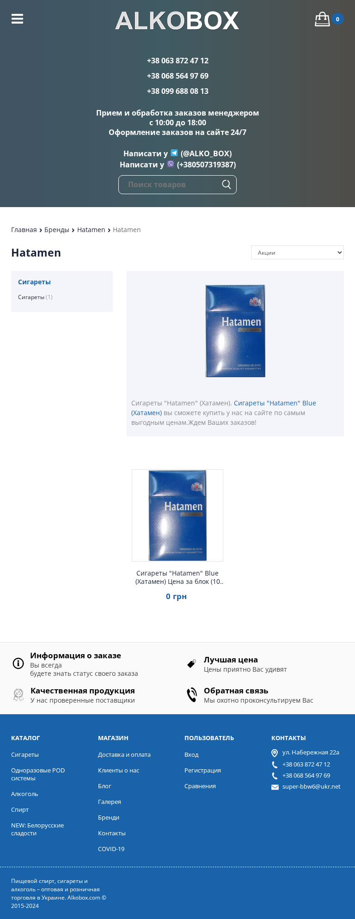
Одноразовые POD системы (38, 774)
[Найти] (226, 184)
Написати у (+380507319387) (178, 164)
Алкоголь (24, 794)
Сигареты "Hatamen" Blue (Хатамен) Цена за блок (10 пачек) (177, 577)
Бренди (108, 817)
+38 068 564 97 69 (177, 76)
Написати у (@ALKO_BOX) (177, 153)
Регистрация (202, 770)
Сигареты (35, 297)
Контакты (112, 833)
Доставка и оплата (124, 754)
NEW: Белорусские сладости (37, 829)
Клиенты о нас (118, 770)
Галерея (109, 801)
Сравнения (200, 786)
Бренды (57, 229)
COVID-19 (111, 849)
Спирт (20, 809)
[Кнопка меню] (17, 19)
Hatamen (92, 229)
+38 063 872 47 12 (177, 60)
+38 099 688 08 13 (177, 91)
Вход (191, 754)
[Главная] (177, 22)
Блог (104, 786)
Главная (25, 229)
